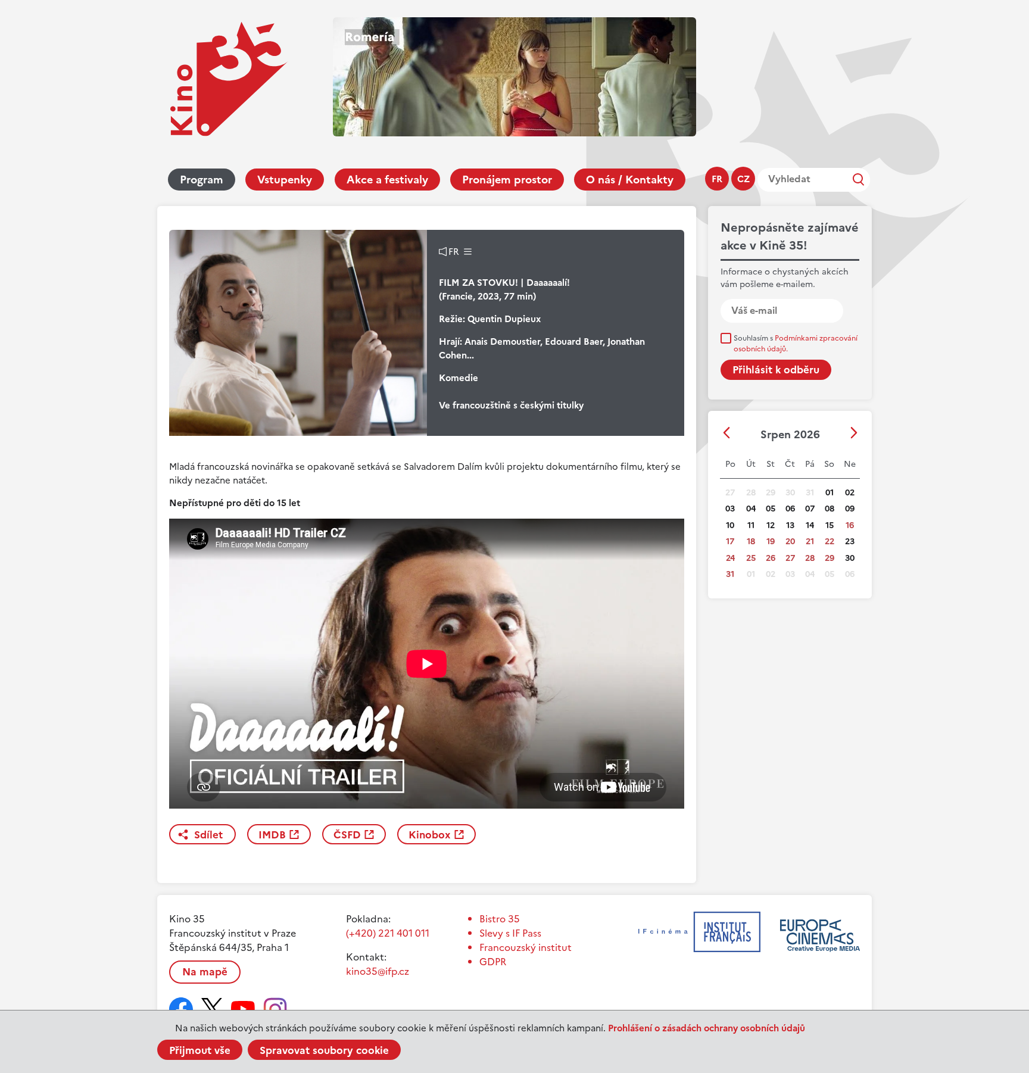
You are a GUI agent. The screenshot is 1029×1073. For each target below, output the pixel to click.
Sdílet (208, 835)
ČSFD (347, 835)
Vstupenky (284, 179)
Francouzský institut (525, 947)
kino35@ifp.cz (377, 971)
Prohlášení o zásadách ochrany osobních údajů (706, 1028)
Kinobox (430, 835)
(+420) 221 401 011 (387, 933)
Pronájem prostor (507, 179)
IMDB (272, 835)
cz (743, 179)
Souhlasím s (796, 343)
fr (717, 179)
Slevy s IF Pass (510, 933)
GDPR (492, 962)
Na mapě (204, 972)
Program (201, 179)
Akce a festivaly (387, 179)
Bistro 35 (499, 919)
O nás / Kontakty (629, 179)
